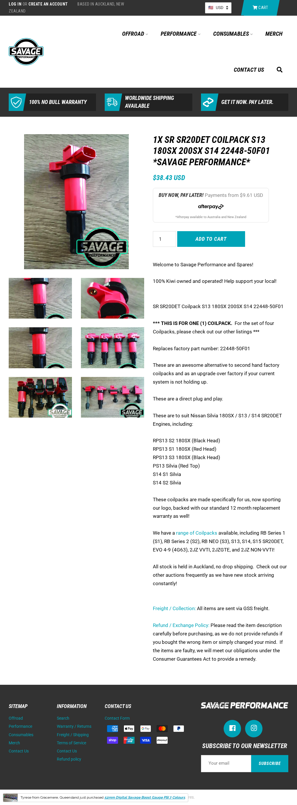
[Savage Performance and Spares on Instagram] (253, 729)
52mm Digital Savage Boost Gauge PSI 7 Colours (144, 797)
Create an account (48, 4)
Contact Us (249, 69)
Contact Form (117, 718)
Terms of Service (71, 743)
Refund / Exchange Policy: (181, 625)
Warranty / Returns (74, 726)
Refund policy (69, 759)
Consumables (231, 33)
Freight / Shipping (73, 734)
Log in (15, 4)
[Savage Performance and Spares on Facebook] (232, 729)
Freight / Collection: (174, 608)
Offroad (134, 33)
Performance (179, 33)
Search (63, 718)
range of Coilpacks (196, 533)
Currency (218, 7)
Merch (273, 33)
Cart (263, 7)
